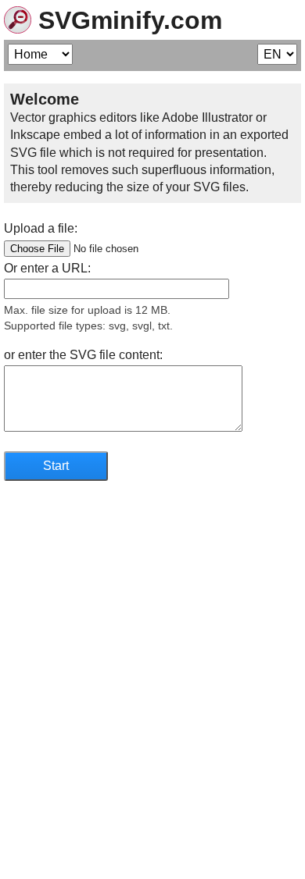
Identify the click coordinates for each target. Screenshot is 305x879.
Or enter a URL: (47, 268)
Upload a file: (40, 228)
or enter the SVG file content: (83, 354)
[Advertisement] (152, 705)
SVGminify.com (126, 20)
